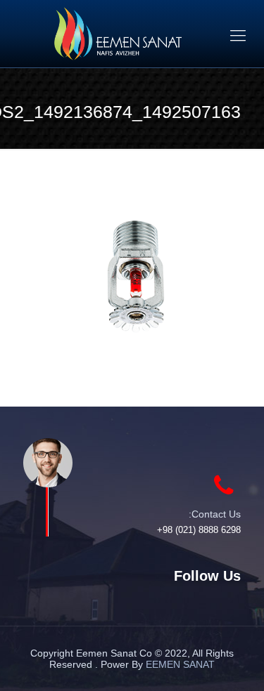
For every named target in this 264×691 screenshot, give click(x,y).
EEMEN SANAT (180, 664)
